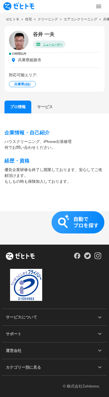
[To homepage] (18, 6)
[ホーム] (20, 256)
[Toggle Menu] (99, 6)
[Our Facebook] (77, 257)
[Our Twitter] (87, 257)
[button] (54, 228)
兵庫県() (22, 84)
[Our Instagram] (98, 257)
